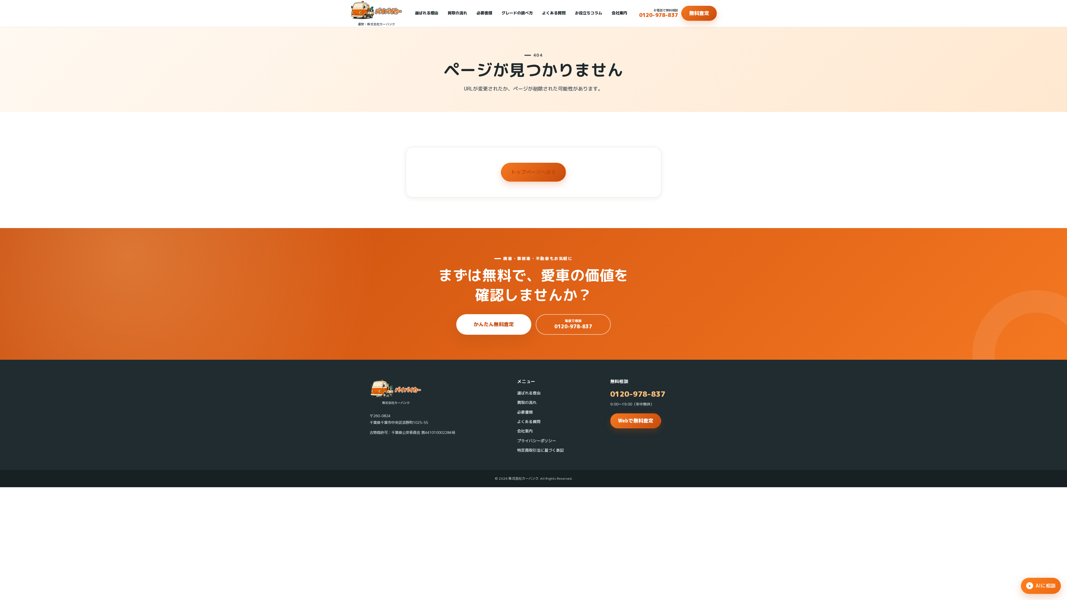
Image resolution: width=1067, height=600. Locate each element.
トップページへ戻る (533, 172)
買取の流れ (457, 13)
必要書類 (484, 13)
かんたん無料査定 (494, 324)
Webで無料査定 (635, 420)
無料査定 (699, 13)
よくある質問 (553, 13)
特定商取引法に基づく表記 (540, 450)
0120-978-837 (637, 394)
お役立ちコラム (588, 13)
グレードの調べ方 (517, 13)
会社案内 (619, 13)
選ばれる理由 (426, 13)
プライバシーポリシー (536, 441)
